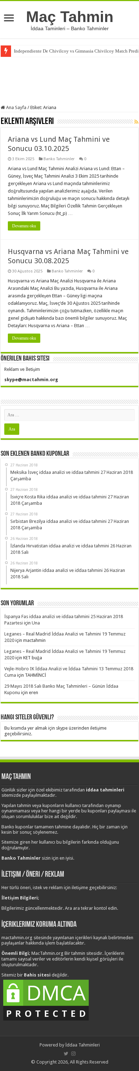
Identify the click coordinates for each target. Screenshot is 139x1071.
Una (36, 623)
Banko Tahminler (58, 159)
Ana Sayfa (15, 107)
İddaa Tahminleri (82, 1045)
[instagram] (73, 1053)
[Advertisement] (69, 80)
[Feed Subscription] (136, 122)
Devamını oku (24, 225)
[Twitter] (66, 1053)
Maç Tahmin (69, 16)
